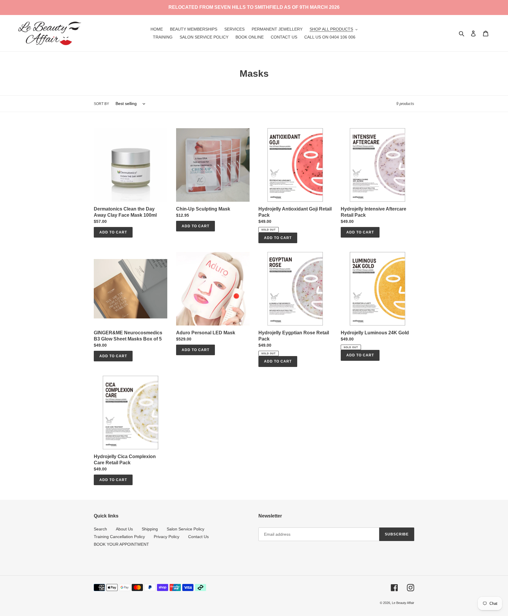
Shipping (150, 529)
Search (100, 529)
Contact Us (198, 536)
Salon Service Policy (185, 529)
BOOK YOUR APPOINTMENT (121, 544)
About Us (124, 529)
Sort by (101, 104)
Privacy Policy (166, 536)
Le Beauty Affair (403, 603)
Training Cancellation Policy (119, 536)
